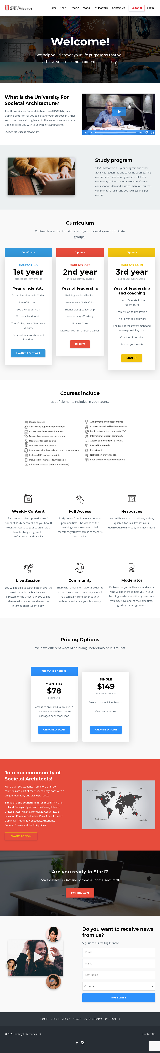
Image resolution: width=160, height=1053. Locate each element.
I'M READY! (80, 893)
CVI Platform (101, 8)
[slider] (116, 132)
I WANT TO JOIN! (21, 836)
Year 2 (75, 8)
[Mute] (141, 132)
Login (150, 8)
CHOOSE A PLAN (54, 729)
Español (137, 7)
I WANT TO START (28, 353)
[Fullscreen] (152, 132)
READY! (80, 344)
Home (53, 8)
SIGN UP (131, 358)
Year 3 (86, 8)
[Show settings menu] (147, 132)
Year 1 (64, 8)
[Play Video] (85, 132)
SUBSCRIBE (118, 997)
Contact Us (118, 8)
